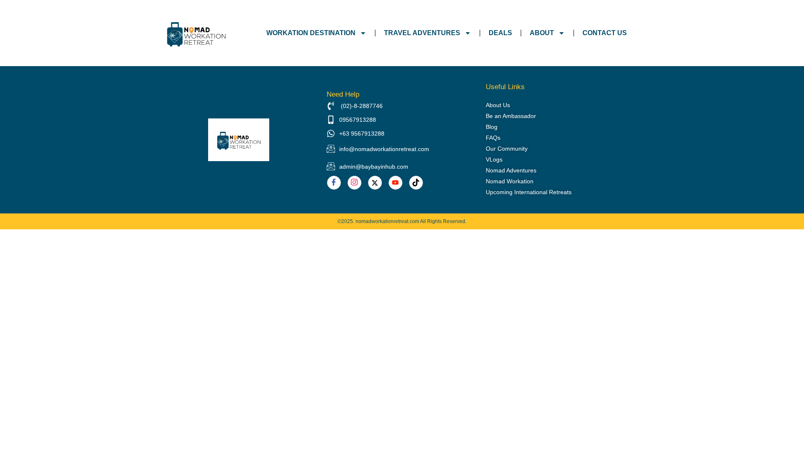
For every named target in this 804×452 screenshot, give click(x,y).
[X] (375, 183)
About (542, 32)
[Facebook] (334, 183)
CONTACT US (604, 32)
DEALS (500, 32)
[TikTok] (416, 183)
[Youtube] (395, 183)
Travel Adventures (422, 32)
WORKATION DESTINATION (311, 32)
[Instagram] (354, 183)
